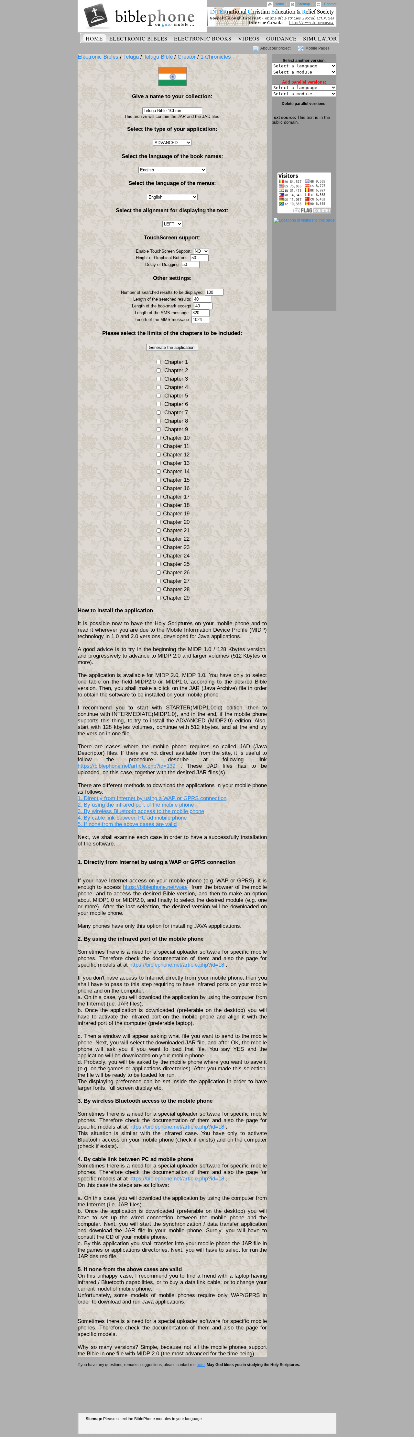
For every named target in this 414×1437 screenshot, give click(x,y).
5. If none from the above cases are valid (127, 824)
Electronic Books (203, 38)
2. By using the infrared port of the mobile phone (136, 805)
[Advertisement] (304, 148)
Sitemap (303, 4)
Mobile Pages (317, 48)
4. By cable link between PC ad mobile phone (132, 818)
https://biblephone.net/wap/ (155, 887)
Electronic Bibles (138, 38)
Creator (187, 57)
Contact (330, 4)
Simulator (320, 38)
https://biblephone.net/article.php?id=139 (126, 766)
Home (279, 4)
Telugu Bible (158, 57)
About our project (275, 48)
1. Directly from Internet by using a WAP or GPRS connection (152, 798)
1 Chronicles (216, 57)
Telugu (131, 57)
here (201, 1364)
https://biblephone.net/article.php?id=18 (176, 965)
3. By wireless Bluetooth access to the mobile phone (141, 811)
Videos (249, 38)
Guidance (281, 38)
